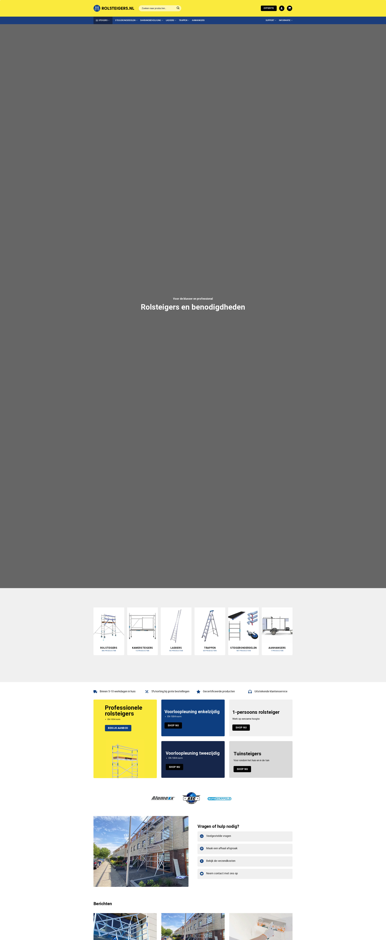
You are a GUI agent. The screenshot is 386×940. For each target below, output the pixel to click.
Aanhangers (198, 20)
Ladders (170, 20)
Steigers (103, 20)
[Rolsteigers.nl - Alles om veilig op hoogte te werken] (113, 8)
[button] (281, 8)
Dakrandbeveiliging (150, 20)
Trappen (183, 20)
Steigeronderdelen (125, 20)
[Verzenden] (178, 8)
